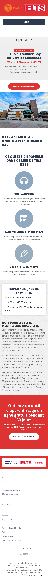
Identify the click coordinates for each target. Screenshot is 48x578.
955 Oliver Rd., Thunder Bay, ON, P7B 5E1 (24, 62)
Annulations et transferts (11, 490)
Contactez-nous (7, 536)
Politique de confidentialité (12, 528)
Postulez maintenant (9, 478)
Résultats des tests (8, 505)
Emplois (5, 524)
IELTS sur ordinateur (9, 482)
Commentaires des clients (11, 540)
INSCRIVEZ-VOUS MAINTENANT (24, 86)
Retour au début (23, 548)
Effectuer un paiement (10, 494)
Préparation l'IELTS (9, 520)
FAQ (3, 532)
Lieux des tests (7, 486)
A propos (5, 516)
